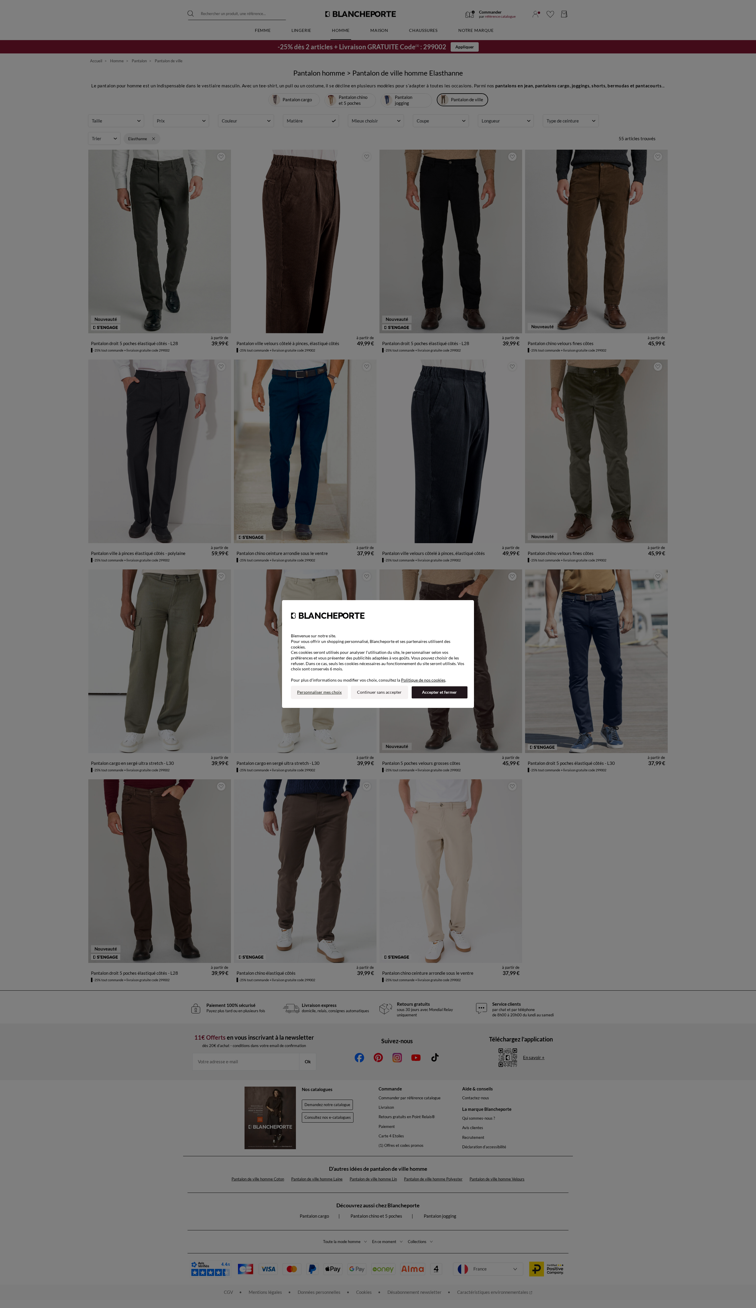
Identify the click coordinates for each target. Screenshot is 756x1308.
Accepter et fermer (439, 692)
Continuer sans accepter (379, 692)
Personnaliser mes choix (319, 692)
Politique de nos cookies (423, 679)
